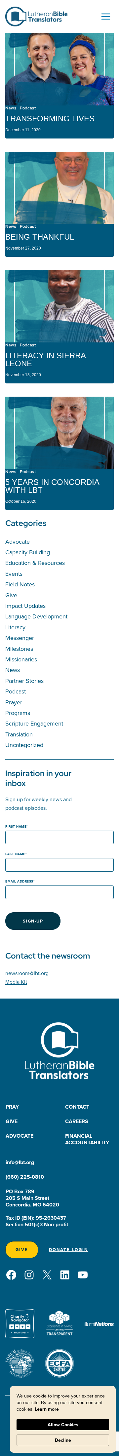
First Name (15, 826)
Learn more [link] (47, 1409)
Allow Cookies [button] (63, 1424)
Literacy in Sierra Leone (45, 359)
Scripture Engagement (34, 723)
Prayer (13, 702)
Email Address (19, 881)
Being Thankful (39, 236)
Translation (19, 734)
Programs (17, 713)
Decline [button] (63, 1440)
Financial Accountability (87, 1139)
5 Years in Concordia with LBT (52, 486)
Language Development (36, 616)
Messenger (19, 638)
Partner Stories (24, 681)
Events (13, 574)
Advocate (17, 541)
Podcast (28, 108)
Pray (12, 1107)
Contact (77, 1107)
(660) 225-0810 (25, 1177)
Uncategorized (24, 745)
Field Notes (20, 584)
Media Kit (16, 981)
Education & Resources (35, 563)
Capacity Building (27, 552)
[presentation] (59, 69)
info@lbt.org (20, 1162)
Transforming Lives (50, 118)
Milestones (19, 649)
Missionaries (21, 659)
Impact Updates (25, 606)
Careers (76, 1121)
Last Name (15, 853)
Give (11, 595)
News (10, 108)
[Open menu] (106, 16)
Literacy (15, 627)
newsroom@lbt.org (27, 973)
